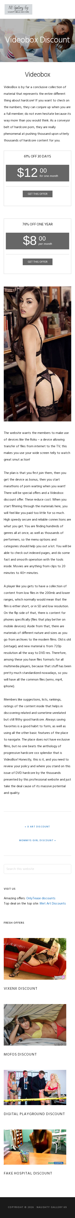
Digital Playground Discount (34, 1114)
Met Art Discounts (53, 903)
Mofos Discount (20, 1055)
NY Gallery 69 (18, 9)
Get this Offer (38, 194)
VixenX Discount (21, 989)
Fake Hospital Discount (28, 1174)
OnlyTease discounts (40, 898)
